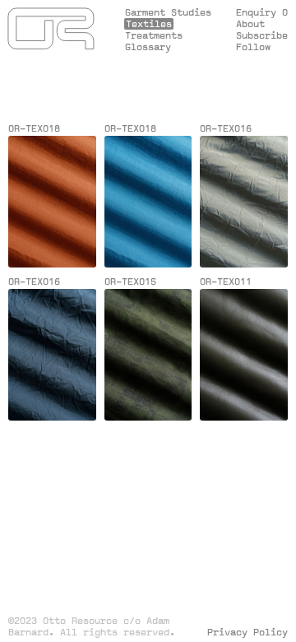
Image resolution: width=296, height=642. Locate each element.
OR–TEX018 (34, 128)
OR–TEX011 (226, 281)
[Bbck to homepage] (51, 30)
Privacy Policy (247, 632)
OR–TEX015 (130, 281)
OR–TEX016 (226, 128)
